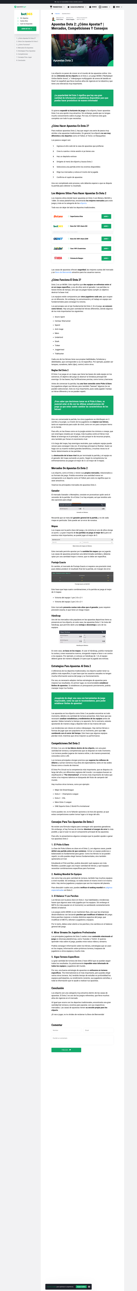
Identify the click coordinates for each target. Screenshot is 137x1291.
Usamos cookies (51, 1286)
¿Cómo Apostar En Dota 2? (27, 38)
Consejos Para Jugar (25, 57)
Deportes (57, 13)
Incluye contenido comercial (76, 2)
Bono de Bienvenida (63, 272)
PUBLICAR (65, 1050)
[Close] (89, 1287)
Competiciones (23, 54)
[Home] (52, 13)
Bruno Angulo (70, 19)
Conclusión (21, 60)
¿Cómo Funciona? (24, 44)
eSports (83, 203)
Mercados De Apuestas (25, 48)
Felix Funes (59, 19)
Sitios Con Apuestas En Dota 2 (28, 41)
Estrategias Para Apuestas (26, 51)
